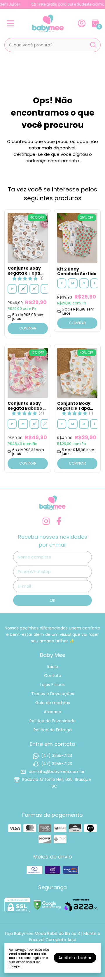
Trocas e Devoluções (52, 694)
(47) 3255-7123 (56, 755)
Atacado (52, 712)
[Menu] (11, 23)
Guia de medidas (52, 703)
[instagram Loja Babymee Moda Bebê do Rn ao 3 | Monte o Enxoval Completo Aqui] (46, 521)
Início (52, 666)
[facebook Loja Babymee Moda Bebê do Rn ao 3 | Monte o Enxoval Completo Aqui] (58, 521)
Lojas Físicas (52, 685)
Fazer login (83, 23)
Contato (52, 675)
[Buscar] (93, 44)
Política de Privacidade (52, 721)
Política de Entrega (53, 730)
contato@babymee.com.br (57, 771)
